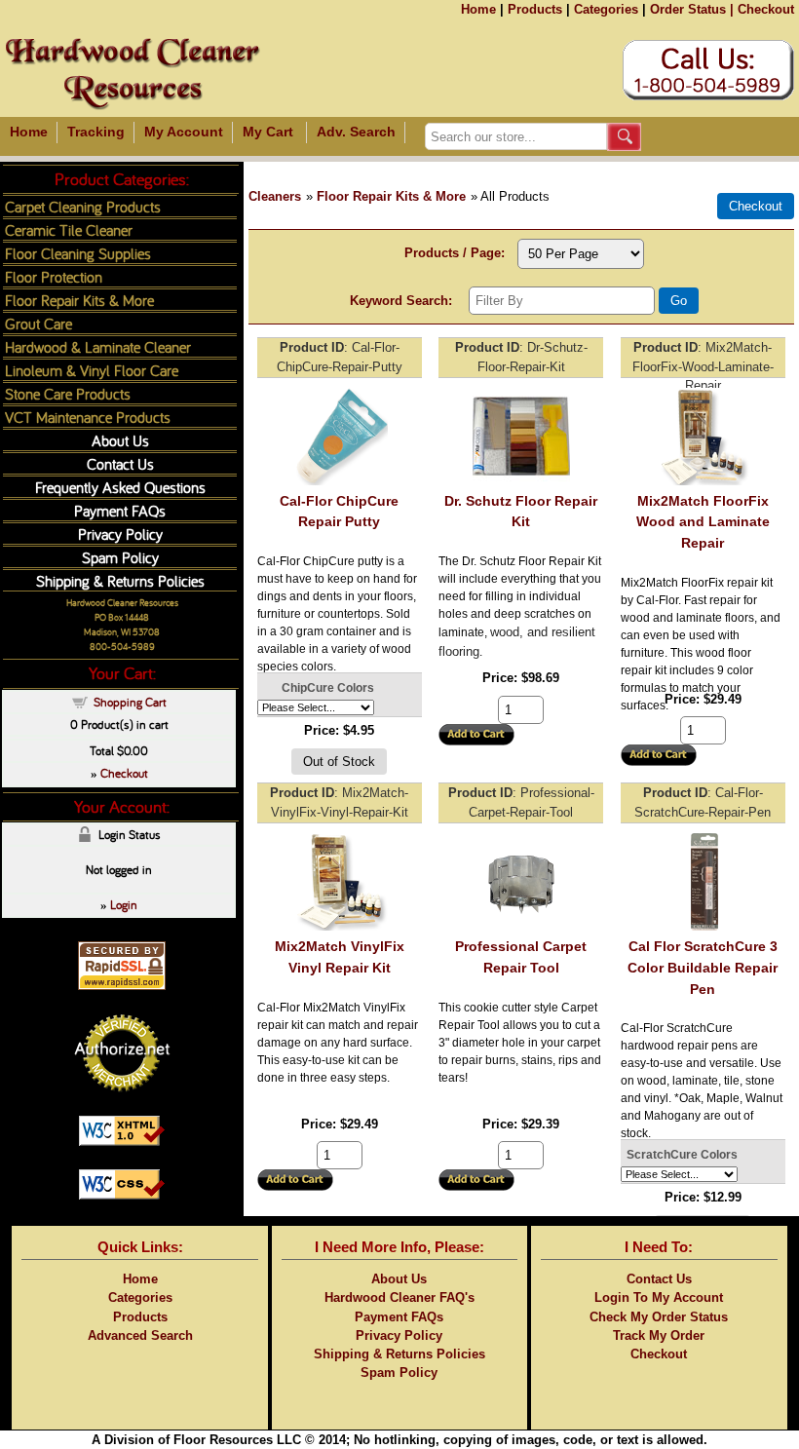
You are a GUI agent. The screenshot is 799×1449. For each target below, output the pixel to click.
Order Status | (692, 9)
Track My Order (658, 1335)
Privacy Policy (120, 533)
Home (478, 9)
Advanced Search (140, 1335)
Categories (606, 9)
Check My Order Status (659, 1317)
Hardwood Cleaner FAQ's (399, 1297)
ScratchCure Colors (682, 1155)
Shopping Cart (130, 701)
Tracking (96, 131)
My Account (183, 131)
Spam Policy (120, 557)
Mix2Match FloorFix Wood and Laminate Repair (703, 522)
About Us (120, 440)
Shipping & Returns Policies (120, 580)
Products (535, 9)
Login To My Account (658, 1297)
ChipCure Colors (328, 688)
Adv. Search (356, 131)
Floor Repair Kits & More (391, 196)
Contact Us (120, 463)
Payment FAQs (120, 510)
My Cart (268, 131)
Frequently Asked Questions (120, 486)
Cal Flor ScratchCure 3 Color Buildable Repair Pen (703, 967)
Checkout (766, 9)
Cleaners (274, 196)
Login (123, 904)
